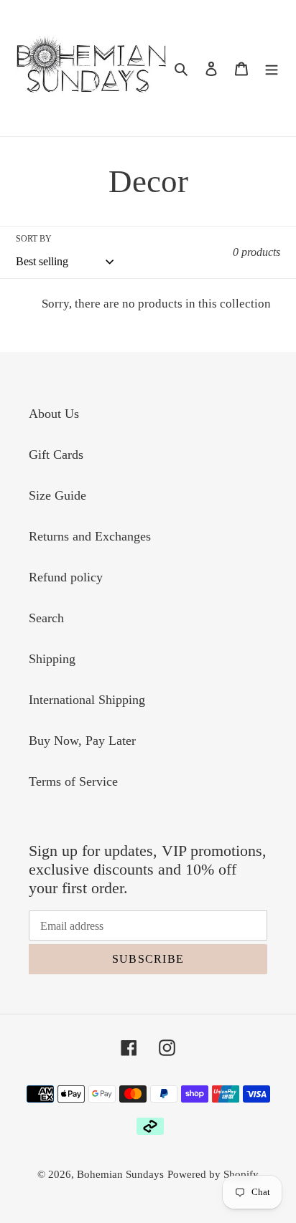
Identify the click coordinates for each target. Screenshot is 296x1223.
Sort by (34, 239)
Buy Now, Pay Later (82, 740)
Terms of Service (73, 781)
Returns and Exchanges (90, 536)
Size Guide (57, 495)
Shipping (52, 659)
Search (46, 618)
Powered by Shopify (213, 1174)
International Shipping (87, 700)
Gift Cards (56, 454)
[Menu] (271, 68)
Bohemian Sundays (120, 1174)
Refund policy (66, 577)
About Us (54, 413)
